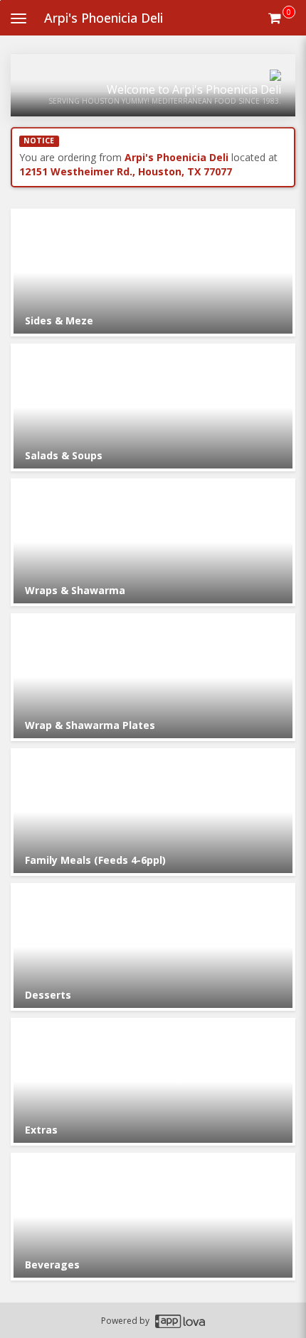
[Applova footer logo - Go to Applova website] (180, 1320)
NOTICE (38, 141)
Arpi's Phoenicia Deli (103, 17)
